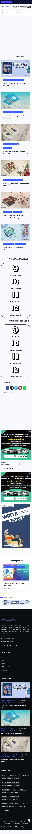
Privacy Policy (16, 823)
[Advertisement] (16, 32)
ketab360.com (15, 827)
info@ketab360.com (8, 641)
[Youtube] (20, 388)
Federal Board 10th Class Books (10, 782)
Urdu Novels (5, 810)
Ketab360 (8, 588)
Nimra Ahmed (23, 789)
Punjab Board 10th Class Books (10, 796)
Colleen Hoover (13, 775)
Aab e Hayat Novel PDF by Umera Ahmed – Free (13, 733)
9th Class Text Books (15, 275)
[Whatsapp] (24, 388)
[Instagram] (12, 388)
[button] (1, 597)
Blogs (3, 660)
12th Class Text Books (16, 376)
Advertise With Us (7, 667)
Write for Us (5, 670)
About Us (13, 821)
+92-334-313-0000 (8, 638)
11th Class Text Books (15, 302)
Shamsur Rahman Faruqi (8, 806)
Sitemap (25, 823)
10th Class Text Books (16, 288)
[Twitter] (16, 388)
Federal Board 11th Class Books (10, 785)
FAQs (3, 663)
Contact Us (22, 821)
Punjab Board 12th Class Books (10, 803)
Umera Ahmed (22, 806)
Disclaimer (7, 823)
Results (24, 803)
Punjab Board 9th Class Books (10, 792)
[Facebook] (7, 388)
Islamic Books (5, 789)
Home (6, 821)
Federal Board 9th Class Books (10, 779)
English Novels (25, 775)
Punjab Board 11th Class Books (10, 799)
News (3, 657)
